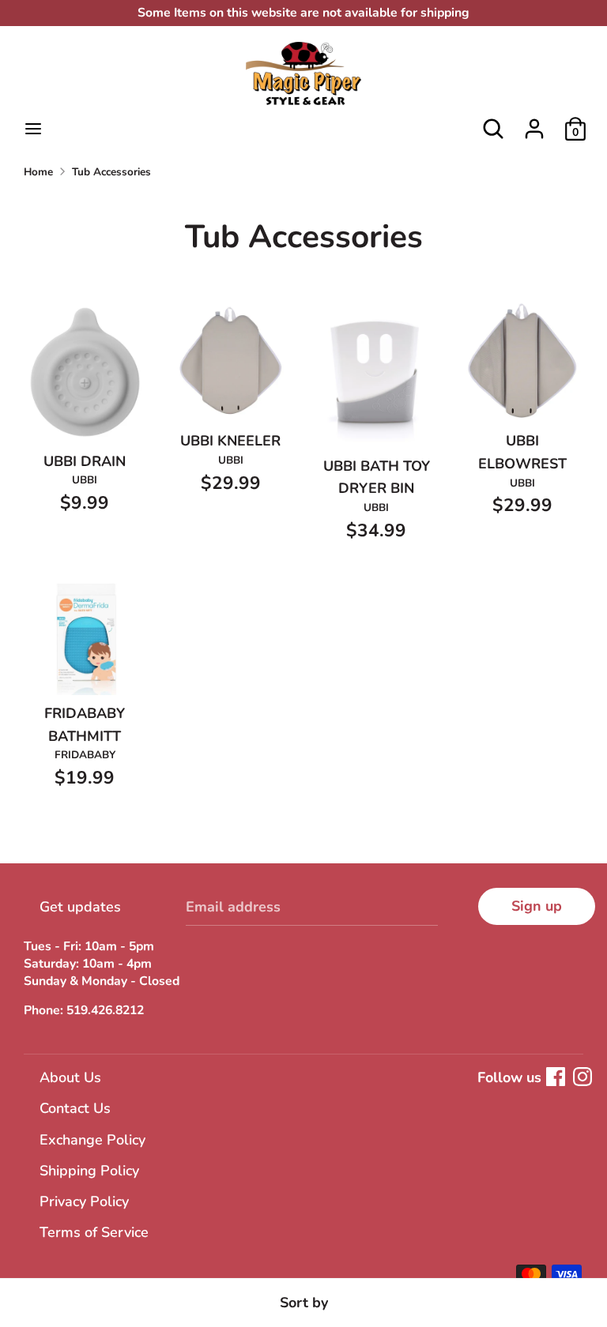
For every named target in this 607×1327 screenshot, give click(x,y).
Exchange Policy (92, 1139)
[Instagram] (582, 1076)
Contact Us (75, 1108)
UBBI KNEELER (230, 440)
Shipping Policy (89, 1170)
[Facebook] (555, 1076)
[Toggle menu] (33, 129)
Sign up (536, 906)
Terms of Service (94, 1232)
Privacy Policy (84, 1201)
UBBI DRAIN (84, 461)
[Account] (534, 124)
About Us (70, 1077)
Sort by (304, 1302)
